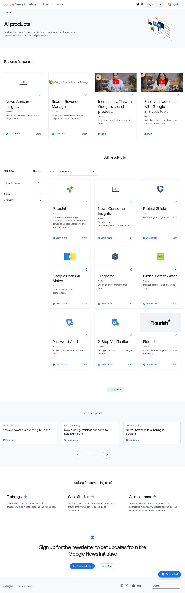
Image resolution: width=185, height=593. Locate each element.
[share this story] (39, 95)
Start (38, 134)
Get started (169, 574)
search (142, 4)
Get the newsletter (82, 566)
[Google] (8, 586)
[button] (154, 4)
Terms (30, 586)
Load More (115, 389)
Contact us (106, 566)
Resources (10, 13)
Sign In (175, 4)
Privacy (21, 586)
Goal (23, 194)
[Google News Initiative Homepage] (19, 4)
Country (23, 200)
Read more (10, 440)
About (60, 4)
